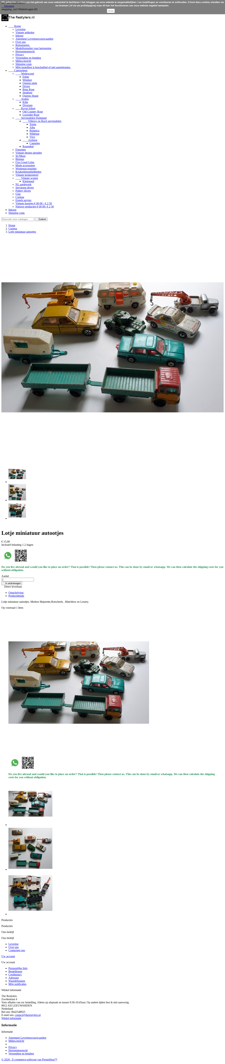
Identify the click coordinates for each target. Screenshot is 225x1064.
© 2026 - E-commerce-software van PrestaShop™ (29, 1059)
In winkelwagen (12, 583)
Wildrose (34, 133)
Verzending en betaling (28, 57)
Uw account (8, 956)
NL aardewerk (23, 184)
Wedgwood (24, 73)
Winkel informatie (11, 1018)
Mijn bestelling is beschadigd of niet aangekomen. (43, 67)
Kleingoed (28, 181)
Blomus (19, 159)
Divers (26, 86)
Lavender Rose (30, 114)
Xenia (33, 124)
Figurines (20, 149)
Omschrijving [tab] (16, 592)
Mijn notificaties (17, 984)
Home (14, 26)
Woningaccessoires (26, 168)
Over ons (20, 41)
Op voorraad (8, 607)
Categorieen (17, 70)
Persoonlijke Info (17, 968)
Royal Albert (25, 108)
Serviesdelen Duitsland (31, 117)
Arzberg (29, 140)
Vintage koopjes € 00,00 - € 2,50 (33, 203)
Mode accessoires (25, 165)
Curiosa (19, 197)
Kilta (25, 102)
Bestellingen (15, 971)
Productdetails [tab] (16, 595)
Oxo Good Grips (24, 162)
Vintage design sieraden (28, 152)
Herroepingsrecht (25, 51)
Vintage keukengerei (26, 174)
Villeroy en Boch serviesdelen (41, 121)
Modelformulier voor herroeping (33, 48)
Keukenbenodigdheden (28, 171)
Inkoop (19, 35)
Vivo (32, 136)
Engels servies (23, 200)
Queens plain (29, 83)
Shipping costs (23, 64)
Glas (18, 193)
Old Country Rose (32, 111)
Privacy (19, 54)
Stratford (27, 92)
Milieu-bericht (23, 60)
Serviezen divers (24, 187)
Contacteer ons (16, 950)
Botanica (34, 130)
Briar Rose (28, 89)
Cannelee (35, 143)
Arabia (22, 98)
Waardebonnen (16, 980)
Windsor (27, 79)
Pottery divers (23, 190)
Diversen (27, 105)
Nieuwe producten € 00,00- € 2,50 (34, 206)
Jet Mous (20, 155)
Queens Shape (30, 95)
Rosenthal (28, 146)
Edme (25, 76)
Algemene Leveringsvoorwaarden (34, 38)
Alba (32, 127)
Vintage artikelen (24, 32)
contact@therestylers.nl (28, 1015)
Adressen (13, 977)
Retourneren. (22, 45)
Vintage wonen (26, 178)
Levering (20, 29)
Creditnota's (15, 974)
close (111, 10)
